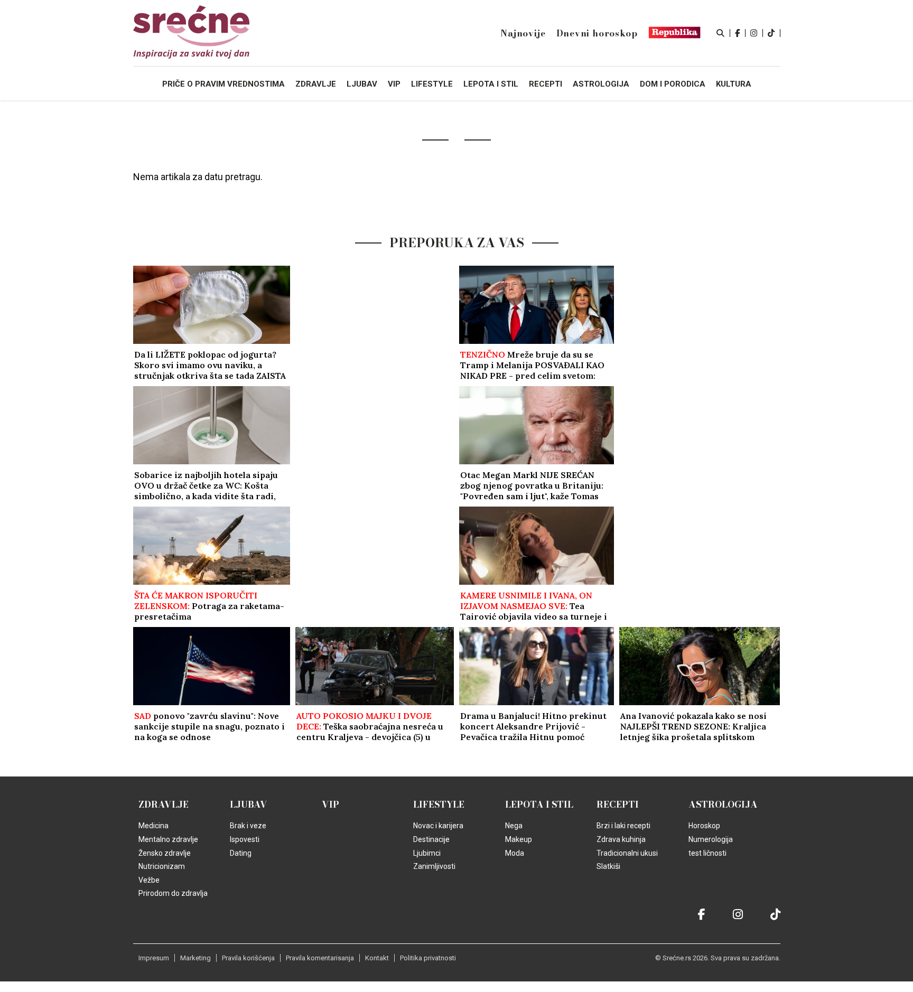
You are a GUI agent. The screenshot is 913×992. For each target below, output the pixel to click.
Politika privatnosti (428, 958)
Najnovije (522, 33)
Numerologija (710, 839)
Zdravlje (163, 804)
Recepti (618, 804)
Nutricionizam (161, 866)
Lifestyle (438, 804)
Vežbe (149, 880)
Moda (514, 853)
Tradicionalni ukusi (627, 853)
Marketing (195, 958)
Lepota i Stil (539, 804)
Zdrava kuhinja (621, 839)
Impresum (153, 958)
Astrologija (723, 804)
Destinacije (431, 839)
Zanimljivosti (434, 866)
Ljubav (248, 804)
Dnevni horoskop (597, 33)
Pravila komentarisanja (320, 958)
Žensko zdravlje (164, 853)
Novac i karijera (438, 825)
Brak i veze (248, 825)
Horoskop (704, 825)
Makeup (518, 839)
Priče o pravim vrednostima (223, 84)
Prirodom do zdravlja (173, 893)
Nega (514, 825)
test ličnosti (707, 853)
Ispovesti (244, 839)
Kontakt (377, 958)
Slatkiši (608, 866)
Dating (240, 853)
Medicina (153, 825)
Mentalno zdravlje (168, 839)
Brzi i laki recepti (623, 825)
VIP (330, 804)
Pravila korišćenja (248, 958)
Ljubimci (427, 853)
